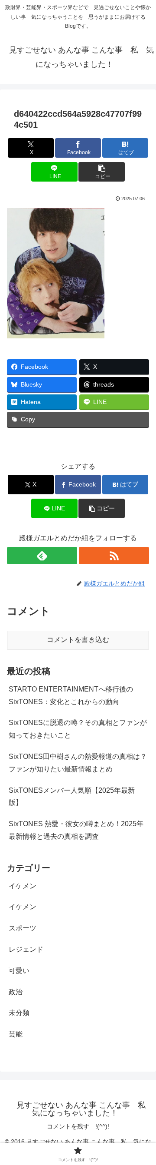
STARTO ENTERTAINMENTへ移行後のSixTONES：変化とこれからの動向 (71, 695)
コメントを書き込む (78, 639)
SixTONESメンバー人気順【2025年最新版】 (72, 797)
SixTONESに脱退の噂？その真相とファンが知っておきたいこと (78, 729)
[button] (101, 172)
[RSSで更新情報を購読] (114, 555)
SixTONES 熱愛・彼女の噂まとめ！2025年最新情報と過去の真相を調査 (76, 830)
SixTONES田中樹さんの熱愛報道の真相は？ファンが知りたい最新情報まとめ (78, 763)
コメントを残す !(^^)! (78, 1126)
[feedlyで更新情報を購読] (42, 555)
